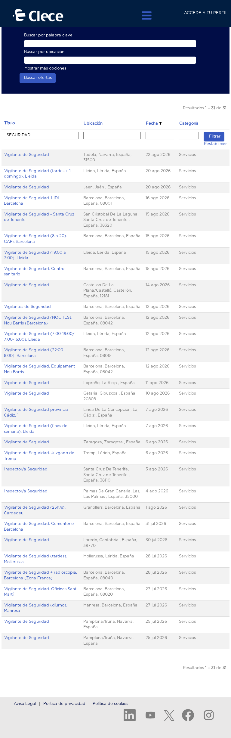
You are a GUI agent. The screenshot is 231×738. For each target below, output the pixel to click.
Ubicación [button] (93, 124)
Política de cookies (110, 704)
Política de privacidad (64, 704)
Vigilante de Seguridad (26, 155)
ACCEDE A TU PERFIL (206, 13)
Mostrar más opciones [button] (45, 68)
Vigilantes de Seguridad (27, 307)
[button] (115, 15)
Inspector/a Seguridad (26, 469)
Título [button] (9, 123)
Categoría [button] (189, 124)
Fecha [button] (152, 124)
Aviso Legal (25, 704)
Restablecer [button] (215, 144)
